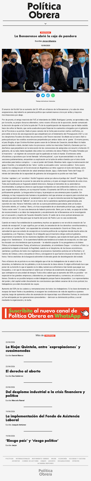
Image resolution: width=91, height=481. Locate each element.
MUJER (53, 458)
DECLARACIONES (64, 461)
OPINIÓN (75, 461)
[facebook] (38, 95)
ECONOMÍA (62, 458)
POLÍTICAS (45, 32)
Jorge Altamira (49, 41)
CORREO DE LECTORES (30, 461)
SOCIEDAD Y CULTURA (77, 458)
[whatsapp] (53, 95)
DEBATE (43, 461)
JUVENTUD (16, 461)
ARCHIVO (51, 461)
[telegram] (48, 95)
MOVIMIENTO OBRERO (40, 458)
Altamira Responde (45, 463)
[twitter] (43, 95)
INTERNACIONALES (23, 458)
